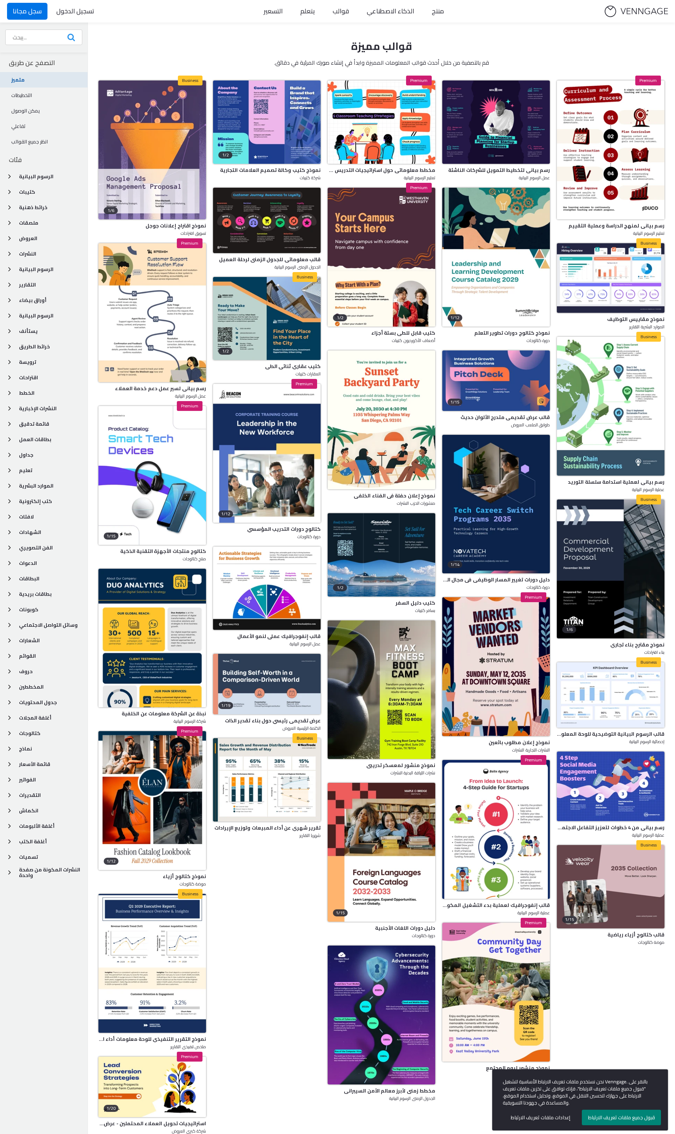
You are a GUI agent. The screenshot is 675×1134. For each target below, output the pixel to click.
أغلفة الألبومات (36, 826)
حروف (26, 671)
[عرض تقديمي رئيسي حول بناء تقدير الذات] (267, 684)
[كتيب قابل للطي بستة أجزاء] (381, 257)
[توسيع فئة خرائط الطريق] (9, 346)
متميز (18, 79)
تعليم (25, 470)
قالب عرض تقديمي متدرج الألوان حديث (505, 417)
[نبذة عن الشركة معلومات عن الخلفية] (152, 638)
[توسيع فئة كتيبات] (9, 192)
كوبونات (28, 609)
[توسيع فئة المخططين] (9, 687)
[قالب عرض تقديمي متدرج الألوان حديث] (496, 380)
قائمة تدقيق (34, 424)
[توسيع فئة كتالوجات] (9, 733)
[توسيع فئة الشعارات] (9, 640)
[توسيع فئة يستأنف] (9, 331)
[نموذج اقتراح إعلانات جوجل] (152, 149)
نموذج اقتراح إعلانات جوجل (176, 225)
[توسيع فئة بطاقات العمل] (9, 439)
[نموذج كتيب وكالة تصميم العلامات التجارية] (267, 122)
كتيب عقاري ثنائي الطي (293, 366)
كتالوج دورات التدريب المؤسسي (284, 529)
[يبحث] (71, 37)
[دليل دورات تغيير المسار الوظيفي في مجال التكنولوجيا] (496, 504)
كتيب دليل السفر (415, 602)
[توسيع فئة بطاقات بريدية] (9, 594)
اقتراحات (28, 377)
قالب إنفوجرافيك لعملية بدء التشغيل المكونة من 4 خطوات (496, 905)
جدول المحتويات (38, 702)
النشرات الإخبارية (38, 408)
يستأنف (28, 331)
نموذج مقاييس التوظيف (635, 319)
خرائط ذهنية (33, 207)
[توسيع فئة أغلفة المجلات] (9, 718)
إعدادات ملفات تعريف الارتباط (540, 1117)
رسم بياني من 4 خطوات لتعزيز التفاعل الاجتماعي (610, 827)
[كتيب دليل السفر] (381, 555)
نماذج (25, 748)
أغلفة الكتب (33, 841)
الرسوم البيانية (36, 176)
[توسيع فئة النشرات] (9, 254)
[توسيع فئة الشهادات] (9, 532)
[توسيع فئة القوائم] (9, 656)
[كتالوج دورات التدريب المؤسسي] (267, 453)
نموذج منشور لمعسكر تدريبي (400, 765)
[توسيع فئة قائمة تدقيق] (9, 424)
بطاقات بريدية (35, 594)
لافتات (26, 516)
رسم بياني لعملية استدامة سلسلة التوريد (616, 481)
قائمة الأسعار (34, 764)
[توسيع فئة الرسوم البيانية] (9, 176)
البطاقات (29, 578)
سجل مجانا (27, 11)
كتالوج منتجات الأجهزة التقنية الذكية (163, 551)
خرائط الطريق (34, 346)
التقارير (27, 284)
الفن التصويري (36, 547)
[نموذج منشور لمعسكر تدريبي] (381, 689)
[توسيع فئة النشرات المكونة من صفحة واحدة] (9, 872)
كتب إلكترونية (35, 501)
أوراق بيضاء (32, 300)
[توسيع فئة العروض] (9, 238)
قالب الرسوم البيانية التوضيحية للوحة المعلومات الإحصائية (610, 733)
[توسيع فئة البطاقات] (9, 578)
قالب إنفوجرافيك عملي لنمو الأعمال (279, 636)
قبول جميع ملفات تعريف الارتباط (621, 1117)
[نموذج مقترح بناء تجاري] (610, 569)
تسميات (28, 857)
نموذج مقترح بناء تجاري (637, 644)
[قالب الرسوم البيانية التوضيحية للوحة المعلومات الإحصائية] (610, 695)
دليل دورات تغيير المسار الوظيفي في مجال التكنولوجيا (496, 579)
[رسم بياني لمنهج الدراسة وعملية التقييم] (610, 149)
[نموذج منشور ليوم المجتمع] (496, 992)
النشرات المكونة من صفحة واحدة (49, 872)
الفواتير (27, 779)
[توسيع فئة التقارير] (9, 284)
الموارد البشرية (36, 485)
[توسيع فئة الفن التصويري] (9, 547)
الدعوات (28, 563)
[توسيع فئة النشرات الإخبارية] (9, 408)
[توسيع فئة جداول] (9, 455)
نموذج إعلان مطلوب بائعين (519, 742)
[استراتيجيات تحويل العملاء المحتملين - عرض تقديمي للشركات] (152, 1087)
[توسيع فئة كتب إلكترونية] (9, 501)
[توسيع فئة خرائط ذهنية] (9, 207)
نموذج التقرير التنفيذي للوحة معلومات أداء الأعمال (152, 1039)
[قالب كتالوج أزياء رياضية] (610, 886)
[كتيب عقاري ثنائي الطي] (267, 318)
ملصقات (28, 222)
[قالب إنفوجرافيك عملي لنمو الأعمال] (267, 588)
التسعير (273, 11)
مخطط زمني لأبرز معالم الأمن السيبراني (389, 1090)
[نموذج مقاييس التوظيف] (610, 278)
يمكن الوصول (25, 110)
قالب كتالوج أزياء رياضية (636, 934)
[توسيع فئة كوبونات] (9, 609)
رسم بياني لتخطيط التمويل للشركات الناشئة (499, 170)
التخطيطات (21, 95)
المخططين (31, 686)
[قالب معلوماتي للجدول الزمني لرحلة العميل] (267, 220)
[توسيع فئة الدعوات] (9, 563)
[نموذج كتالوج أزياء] (152, 800)
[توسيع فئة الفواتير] (9, 779)
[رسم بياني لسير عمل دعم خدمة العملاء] (152, 312)
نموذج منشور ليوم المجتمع (518, 1067)
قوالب (341, 11)
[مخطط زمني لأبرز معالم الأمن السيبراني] (381, 1015)
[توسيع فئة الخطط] (9, 393)
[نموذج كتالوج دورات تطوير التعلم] (496, 257)
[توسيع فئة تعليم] (9, 470)
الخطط (26, 393)
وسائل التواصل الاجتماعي (48, 625)
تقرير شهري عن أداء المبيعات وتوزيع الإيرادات (267, 827)
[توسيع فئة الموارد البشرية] (9, 486)
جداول (26, 454)
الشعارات (29, 640)
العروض (28, 238)
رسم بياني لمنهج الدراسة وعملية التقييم (616, 225)
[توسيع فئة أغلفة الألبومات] (9, 826)
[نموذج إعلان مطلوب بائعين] (496, 666)
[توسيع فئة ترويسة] (9, 362)
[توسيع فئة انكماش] (9, 810)
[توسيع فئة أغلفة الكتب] (9, 841)
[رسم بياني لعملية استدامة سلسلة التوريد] (610, 406)
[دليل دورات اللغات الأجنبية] (381, 852)
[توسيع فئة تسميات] (9, 857)
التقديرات (30, 795)
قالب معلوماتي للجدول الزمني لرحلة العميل (270, 259)
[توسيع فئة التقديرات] (9, 795)
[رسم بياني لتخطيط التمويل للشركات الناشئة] (496, 122)
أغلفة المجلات (35, 717)
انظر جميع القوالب (29, 141)
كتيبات (27, 191)
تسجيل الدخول (75, 11)
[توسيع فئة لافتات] (9, 516)
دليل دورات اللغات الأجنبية (405, 928)
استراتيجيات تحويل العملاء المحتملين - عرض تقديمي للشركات (152, 1123)
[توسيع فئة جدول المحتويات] (9, 702)
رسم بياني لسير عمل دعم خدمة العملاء (160, 388)
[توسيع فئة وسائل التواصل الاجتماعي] (9, 625)
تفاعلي (18, 126)
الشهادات (30, 532)
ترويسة (27, 362)
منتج (438, 11)
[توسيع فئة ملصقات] (9, 223)
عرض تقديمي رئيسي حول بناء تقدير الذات (273, 720)
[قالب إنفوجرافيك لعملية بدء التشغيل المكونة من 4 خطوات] (496, 829)
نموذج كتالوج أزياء (184, 876)
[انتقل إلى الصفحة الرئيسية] (636, 11)
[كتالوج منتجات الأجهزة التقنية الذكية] (152, 475)
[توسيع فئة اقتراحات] (9, 377)
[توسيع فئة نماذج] (9, 748)
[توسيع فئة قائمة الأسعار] (9, 764)
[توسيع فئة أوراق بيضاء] (9, 300)
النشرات (27, 253)
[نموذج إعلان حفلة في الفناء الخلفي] (381, 419)
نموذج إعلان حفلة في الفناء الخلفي (394, 495)
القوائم (27, 656)
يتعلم (307, 11)
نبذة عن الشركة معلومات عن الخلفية (164, 713)
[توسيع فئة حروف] (9, 671)
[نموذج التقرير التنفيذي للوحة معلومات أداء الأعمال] (152, 963)
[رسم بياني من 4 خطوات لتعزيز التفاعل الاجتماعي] (610, 786)
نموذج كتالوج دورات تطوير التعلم (512, 332)
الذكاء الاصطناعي (390, 11)
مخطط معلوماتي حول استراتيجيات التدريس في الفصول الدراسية (381, 170)
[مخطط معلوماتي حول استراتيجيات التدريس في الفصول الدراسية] (381, 122)
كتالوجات (29, 733)
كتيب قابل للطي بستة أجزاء (403, 332)
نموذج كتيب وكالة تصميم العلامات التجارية (270, 170)
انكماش (28, 810)
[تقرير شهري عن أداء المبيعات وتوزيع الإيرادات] (267, 779)
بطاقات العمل (35, 439)
